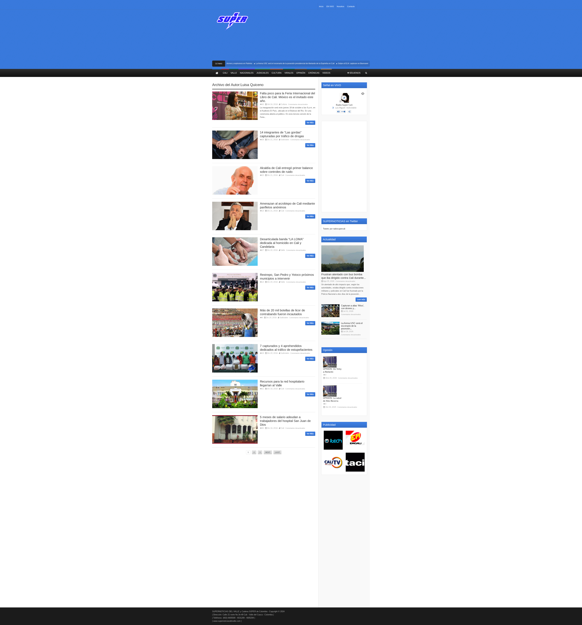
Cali (282, 175)
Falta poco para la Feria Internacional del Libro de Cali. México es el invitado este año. (287, 97)
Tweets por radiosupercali (334, 229)
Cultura (284, 104)
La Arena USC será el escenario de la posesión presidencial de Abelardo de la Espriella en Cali (280, 63)
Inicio (321, 6)
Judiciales (285, 140)
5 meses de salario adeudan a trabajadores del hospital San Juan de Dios (285, 420)
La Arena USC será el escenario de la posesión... (352, 326)
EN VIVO (330, 6)
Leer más (361, 299)
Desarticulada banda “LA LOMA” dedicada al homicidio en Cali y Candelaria (282, 242)
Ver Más (310, 123)
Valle (283, 250)
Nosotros (340, 6)
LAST (277, 452)
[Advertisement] (313, 36)
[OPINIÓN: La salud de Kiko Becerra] (330, 391)
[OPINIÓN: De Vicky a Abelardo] (330, 362)
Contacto (351, 6)
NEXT (267, 452)
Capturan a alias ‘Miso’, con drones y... (352, 307)
